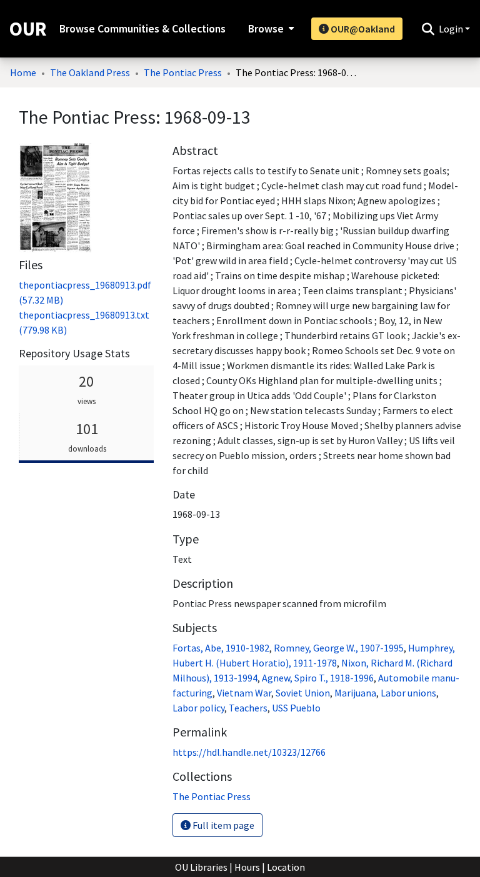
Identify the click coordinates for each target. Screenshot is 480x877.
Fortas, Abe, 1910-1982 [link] (220, 648)
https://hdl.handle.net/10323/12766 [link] (249, 752)
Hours (247, 867)
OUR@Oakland (362, 28)
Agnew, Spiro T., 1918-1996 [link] (318, 677)
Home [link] (23, 72)
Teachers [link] (248, 707)
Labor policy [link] (198, 707)
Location (286, 867)
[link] (211, 796)
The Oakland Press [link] (90, 72)
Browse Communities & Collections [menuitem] (142, 29)
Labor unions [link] (408, 692)
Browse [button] (266, 29)
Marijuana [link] (355, 692)
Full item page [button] (222, 825)
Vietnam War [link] (244, 692)
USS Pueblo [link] (296, 707)
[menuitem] (269, 28)
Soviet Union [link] (303, 692)
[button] (428, 28)
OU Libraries (201, 867)
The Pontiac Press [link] (183, 72)
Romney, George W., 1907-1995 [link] (339, 648)
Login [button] (452, 28)
